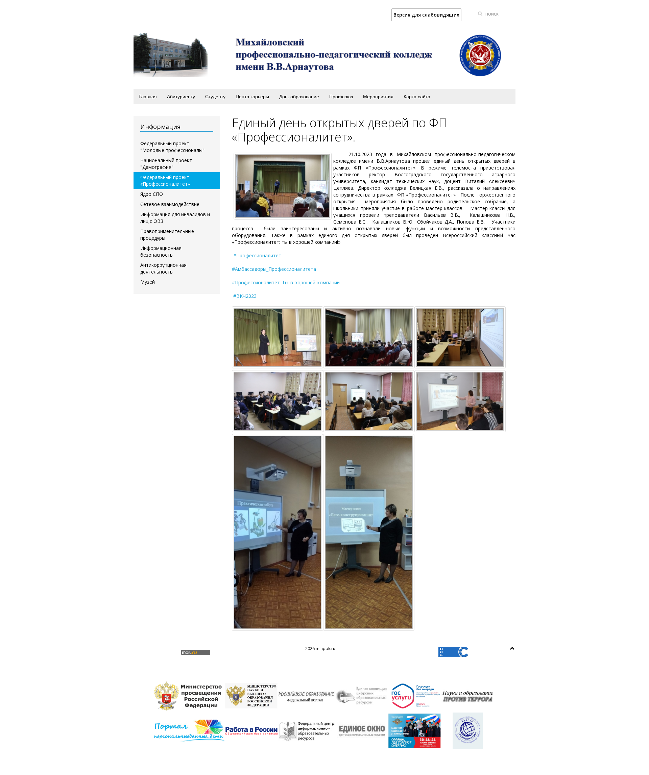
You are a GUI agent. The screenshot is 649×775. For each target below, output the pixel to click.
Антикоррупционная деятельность (163, 268)
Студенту (215, 96)
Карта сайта (417, 96)
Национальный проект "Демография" (166, 163)
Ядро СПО (151, 194)
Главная (148, 96)
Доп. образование (299, 96)
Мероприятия (378, 96)
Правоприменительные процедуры (167, 234)
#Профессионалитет (257, 255)
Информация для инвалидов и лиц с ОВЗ (175, 217)
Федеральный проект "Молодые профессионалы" (172, 146)
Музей (147, 282)
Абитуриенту (181, 96)
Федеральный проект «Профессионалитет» (165, 180)
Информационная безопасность (161, 251)
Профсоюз (341, 96)
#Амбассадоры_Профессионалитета (274, 269)
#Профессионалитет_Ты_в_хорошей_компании (286, 282)
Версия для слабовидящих (426, 14)
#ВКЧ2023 (245, 296)
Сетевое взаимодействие (169, 204)
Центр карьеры (252, 96)
